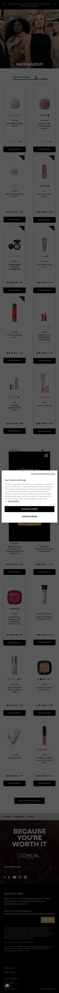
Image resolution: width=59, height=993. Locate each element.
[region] (29, 496)
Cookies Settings (29, 516)
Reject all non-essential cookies (43, 474)
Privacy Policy (13, 501)
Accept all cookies (29, 509)
